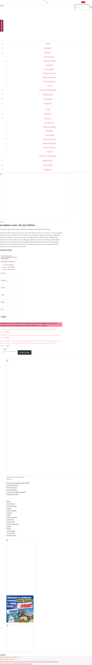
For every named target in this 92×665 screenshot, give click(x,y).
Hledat (5, 349)
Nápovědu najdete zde (8, 261)
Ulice (2, 295)
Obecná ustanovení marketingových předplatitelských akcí (16, 664)
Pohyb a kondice (49, 81)
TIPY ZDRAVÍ (48, 99)
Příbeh (8, 515)
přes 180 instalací (9, 269)
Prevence (49, 65)
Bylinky (8, 501)
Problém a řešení (49, 61)
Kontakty (48, 103)
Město (3, 302)
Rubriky (48, 52)
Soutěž (49, 85)
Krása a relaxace (49, 77)
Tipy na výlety (49, 57)
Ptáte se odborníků (47, 90)
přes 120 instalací (9, 267)
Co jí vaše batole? (11, 490)
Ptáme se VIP (10, 522)
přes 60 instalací (9, 265)
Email (2, 287)
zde (7, 331)
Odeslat (4, 316)
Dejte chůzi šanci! (11, 487)
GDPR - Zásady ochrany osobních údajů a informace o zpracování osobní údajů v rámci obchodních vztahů (29, 661)
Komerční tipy (10, 504)
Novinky (47, 48)
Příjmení (3, 280)
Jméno (3, 273)
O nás (47, 43)
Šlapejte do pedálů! (12, 494)
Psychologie (49, 69)
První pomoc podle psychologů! (16, 492)
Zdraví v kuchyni (49, 73)
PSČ (2, 309)
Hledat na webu (24, 352)
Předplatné (48, 94)
